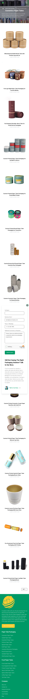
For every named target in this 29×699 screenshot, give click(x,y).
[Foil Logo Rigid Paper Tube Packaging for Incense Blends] (14, 74)
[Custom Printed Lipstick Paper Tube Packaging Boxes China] (14, 458)
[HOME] (3, 8)
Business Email (8, 317)
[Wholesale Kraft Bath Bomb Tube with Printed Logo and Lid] (14, 39)
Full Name (7, 310)
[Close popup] (27, 305)
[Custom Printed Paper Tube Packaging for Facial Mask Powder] (14, 178)
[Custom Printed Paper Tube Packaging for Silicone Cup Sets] (14, 423)
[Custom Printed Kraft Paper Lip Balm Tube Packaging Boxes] (14, 563)
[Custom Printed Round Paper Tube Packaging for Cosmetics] (14, 213)
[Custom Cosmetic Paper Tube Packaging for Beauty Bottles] (14, 283)
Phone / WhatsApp (9, 323)
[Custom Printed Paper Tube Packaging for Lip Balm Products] (14, 143)
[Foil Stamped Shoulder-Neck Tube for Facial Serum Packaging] (14, 108)
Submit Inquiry (9, 352)
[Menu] (26, 2)
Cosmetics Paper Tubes (14, 57)
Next (24, 589)
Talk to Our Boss (13, 388)
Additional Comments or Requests (12, 330)
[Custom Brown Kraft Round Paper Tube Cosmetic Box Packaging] (14, 248)
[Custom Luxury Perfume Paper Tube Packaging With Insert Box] (14, 493)
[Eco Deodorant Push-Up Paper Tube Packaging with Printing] (14, 528)
